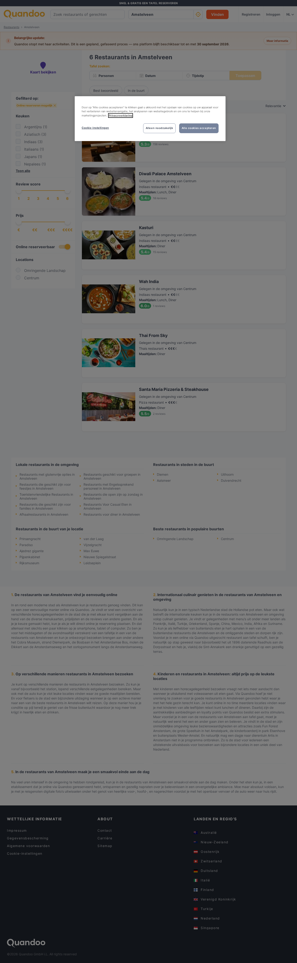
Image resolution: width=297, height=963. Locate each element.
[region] (150, 118)
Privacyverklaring (120, 115)
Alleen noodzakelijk (159, 128)
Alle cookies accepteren (199, 128)
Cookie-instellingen (95, 127)
